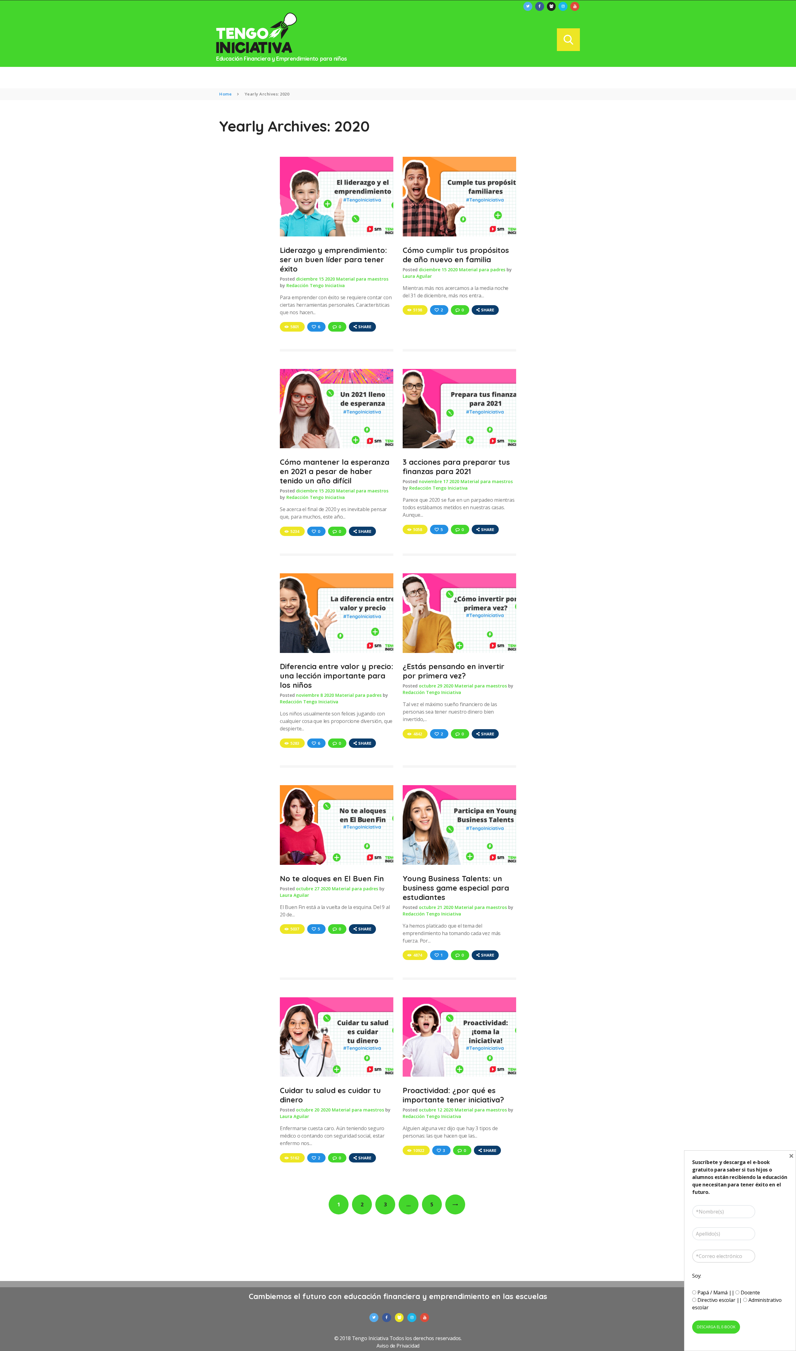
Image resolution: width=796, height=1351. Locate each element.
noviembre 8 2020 (315, 695)
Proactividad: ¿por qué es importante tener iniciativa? (453, 1095)
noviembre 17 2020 (439, 481)
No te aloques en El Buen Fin (332, 878)
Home (225, 94)
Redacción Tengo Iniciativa (315, 285)
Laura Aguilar (417, 276)
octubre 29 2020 (436, 686)
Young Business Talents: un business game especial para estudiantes (456, 888)
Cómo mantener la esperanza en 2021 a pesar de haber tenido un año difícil (334, 471)
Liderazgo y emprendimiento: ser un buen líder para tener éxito (333, 259)
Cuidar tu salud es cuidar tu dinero (330, 1095)
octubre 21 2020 (436, 907)
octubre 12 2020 (436, 1110)
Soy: (696, 1275)
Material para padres (482, 270)
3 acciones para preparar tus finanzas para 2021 (456, 466)
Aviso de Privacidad (398, 1345)
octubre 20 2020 (313, 1110)
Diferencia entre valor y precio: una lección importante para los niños (336, 676)
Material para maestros (362, 279)
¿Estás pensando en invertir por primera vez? (453, 671)
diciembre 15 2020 (315, 279)
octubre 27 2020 (313, 889)
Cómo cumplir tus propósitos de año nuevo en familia (456, 254)
